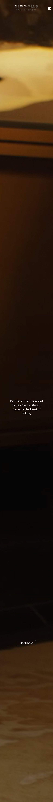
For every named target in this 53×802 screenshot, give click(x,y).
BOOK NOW (26, 643)
